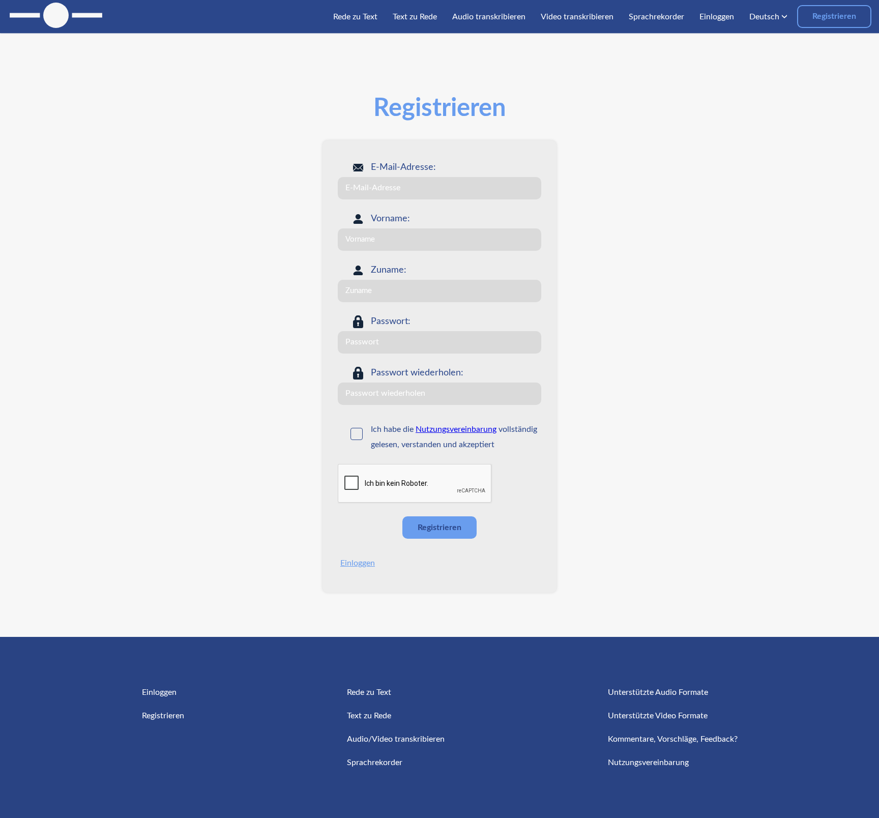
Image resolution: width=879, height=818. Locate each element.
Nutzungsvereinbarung (456, 429)
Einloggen (357, 563)
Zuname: (388, 270)
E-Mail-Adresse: (403, 167)
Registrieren (834, 16)
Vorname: (390, 218)
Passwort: (391, 321)
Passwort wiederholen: (417, 372)
